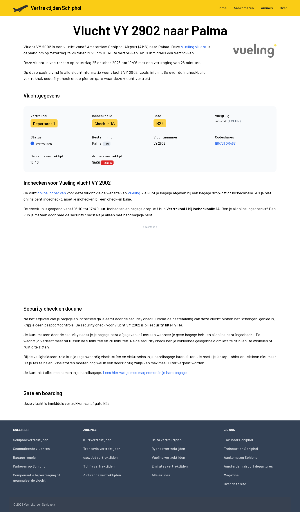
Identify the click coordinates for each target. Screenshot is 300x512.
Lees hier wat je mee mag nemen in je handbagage (145, 372)
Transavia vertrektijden (101, 448)
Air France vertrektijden (102, 475)
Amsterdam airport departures (248, 466)
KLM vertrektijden (97, 440)
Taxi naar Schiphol (238, 440)
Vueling (134, 192)
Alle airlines (161, 475)
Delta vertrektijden (167, 440)
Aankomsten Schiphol (241, 457)
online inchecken (52, 192)
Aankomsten (244, 8)
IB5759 (220, 143)
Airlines (267, 8)
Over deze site (235, 484)
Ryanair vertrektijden (168, 448)
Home (222, 8)
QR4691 (231, 143)
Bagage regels (24, 457)
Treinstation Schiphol (241, 448)
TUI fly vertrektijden (99, 466)
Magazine (231, 475)
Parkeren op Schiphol (29, 466)
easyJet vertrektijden (100, 457)
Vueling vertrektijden (168, 457)
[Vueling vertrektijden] (255, 64)
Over (283, 8)
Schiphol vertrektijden (30, 440)
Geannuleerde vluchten (31, 448)
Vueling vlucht (193, 46)
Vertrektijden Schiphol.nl (40, 504)
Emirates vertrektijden (170, 466)
